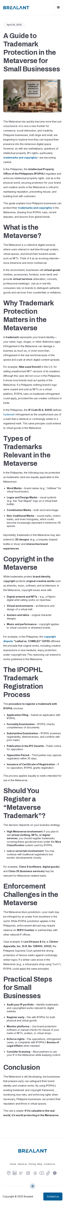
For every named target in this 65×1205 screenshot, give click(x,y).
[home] (16, 7)
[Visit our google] (9, 1173)
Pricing (32, 1164)
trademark (9, 414)
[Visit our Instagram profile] (28, 1173)
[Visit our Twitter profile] (21, 1173)
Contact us (49, 1164)
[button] (58, 7)
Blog (39, 1164)
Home (13, 1164)
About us (22, 1164)
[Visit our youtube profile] (42, 1174)
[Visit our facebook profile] (35, 1173)
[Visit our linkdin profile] (15, 1173)
